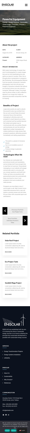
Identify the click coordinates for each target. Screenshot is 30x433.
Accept (7, 430)
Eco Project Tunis (11, 262)
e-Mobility (7, 358)
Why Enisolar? (8, 379)
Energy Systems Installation (12, 354)
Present (4, 60)
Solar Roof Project (12, 240)
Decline (14, 430)
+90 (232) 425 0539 (11, 404)
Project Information (10, 67)
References (7, 383)
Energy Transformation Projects (13, 351)
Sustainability (8, 376)
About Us (7, 373)
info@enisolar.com (8, 410)
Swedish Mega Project (13, 283)
